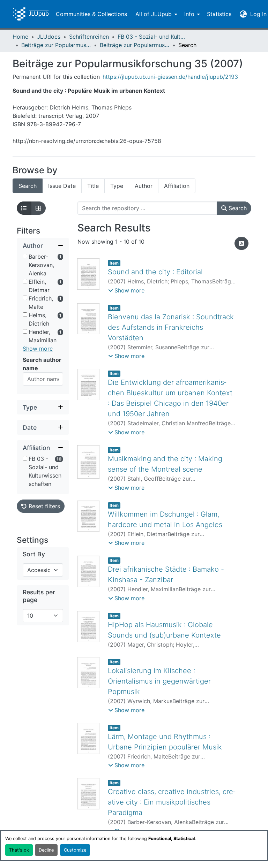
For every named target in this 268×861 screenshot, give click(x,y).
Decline (46, 850)
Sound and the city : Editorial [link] (155, 272)
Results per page (39, 595)
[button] (31, 14)
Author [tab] (143, 185)
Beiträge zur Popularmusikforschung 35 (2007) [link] (135, 44)
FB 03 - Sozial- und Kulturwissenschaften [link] (152, 36)
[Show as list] (24, 208)
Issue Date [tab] (62, 185)
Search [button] (237, 208)
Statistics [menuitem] (219, 13)
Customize (75, 850)
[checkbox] (25, 256)
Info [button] (189, 13)
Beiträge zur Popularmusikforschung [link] (56, 44)
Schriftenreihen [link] (89, 36)
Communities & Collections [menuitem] (91, 13)
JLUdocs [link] (48, 36)
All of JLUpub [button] (153, 13)
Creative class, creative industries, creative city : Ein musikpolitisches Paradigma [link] (171, 802)
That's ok (19, 850)
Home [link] (20, 36)
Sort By (34, 554)
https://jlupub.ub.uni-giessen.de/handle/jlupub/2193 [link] (170, 76)
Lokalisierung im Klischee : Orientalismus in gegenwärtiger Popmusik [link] (159, 681)
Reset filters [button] (43, 506)
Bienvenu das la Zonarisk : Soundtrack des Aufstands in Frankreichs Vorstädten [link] (171, 327)
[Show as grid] (38, 208)
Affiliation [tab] (176, 185)
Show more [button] (38, 348)
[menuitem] (155, 14)
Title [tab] (93, 185)
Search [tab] (27, 185)
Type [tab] (116, 185)
